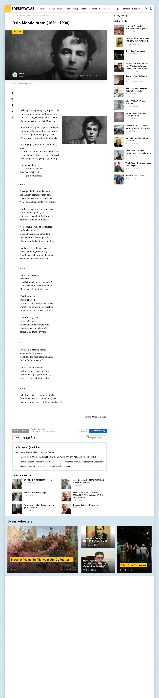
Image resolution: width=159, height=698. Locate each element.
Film (68, 8)
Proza (42, 8)
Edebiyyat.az (20, 16)
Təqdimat (92, 8)
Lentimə (84, 431)
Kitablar (136, 8)
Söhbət (102, 8)
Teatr (83, 8)
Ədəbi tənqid (113, 8)
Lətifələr (126, 8)
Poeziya (51, 8)
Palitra (60, 8)
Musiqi (75, 8)
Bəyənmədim (97, 438)
